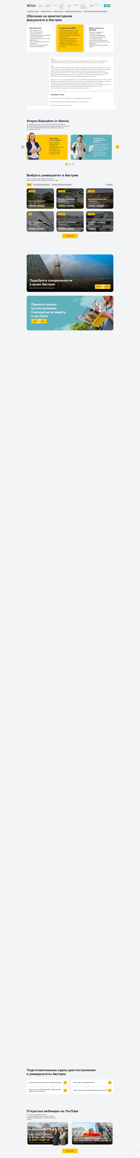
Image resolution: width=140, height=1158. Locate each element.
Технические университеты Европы (62, 105)
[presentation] (22, 147)
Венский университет (37, 201)
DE (30, 191)
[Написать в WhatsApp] (108, 5)
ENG (34, 191)
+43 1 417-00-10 (95, 5)
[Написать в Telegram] (105, 5)
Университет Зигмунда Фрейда (96, 223)
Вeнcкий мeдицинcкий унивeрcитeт (37, 223)
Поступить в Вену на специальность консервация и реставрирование (72, 98)
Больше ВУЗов (70, 235)
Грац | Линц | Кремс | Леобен (41, 184)
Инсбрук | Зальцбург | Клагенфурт (62, 184)
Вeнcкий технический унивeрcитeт (66, 200)
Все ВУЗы (109, 184)
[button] (66, 164)
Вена (29, 184)
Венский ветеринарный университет (67, 223)
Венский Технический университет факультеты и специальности (70, 101)
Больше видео (70, 1150)
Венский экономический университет (97, 200)
